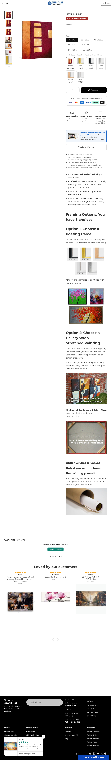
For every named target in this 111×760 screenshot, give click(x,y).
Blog (66, 738)
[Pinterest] (105, 753)
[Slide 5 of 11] (8, 46)
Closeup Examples (10, 735)
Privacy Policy (9, 731)
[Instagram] (94, 753)
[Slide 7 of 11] (8, 61)
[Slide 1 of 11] (8, 15)
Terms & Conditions (33, 746)
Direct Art (12, 753)
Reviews (68, 731)
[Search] (7, 3)
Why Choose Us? (10, 742)
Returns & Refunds (32, 738)
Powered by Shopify (22, 753)
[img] (20, 572)
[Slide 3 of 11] (8, 32)
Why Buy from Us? (71, 735)
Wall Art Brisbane (93, 738)
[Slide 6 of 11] (8, 52)
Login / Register (92, 705)
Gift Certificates (92, 712)
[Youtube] (97, 753)
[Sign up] (59, 702)
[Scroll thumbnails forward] (9, 67)
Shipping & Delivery (33, 735)
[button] (93, 757)
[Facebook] (90, 753)
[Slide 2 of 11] (8, 23)
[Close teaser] (77, 754)
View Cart (90, 709)
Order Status (91, 716)
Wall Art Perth (92, 742)
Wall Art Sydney (92, 735)
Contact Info (30, 731)
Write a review (55, 549)
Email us (68, 709)
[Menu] (2, 3)
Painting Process (10, 738)
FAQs (28, 742)
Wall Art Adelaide (93, 746)
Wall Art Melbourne (93, 731)
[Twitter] (101, 753)
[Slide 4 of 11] (8, 40)
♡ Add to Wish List (86, 147)
